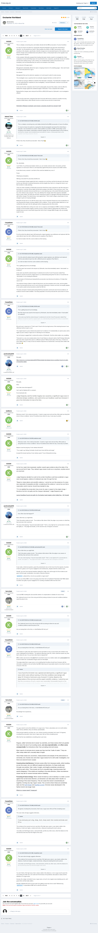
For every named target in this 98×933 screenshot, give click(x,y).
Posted (21, 41)
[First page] (3, 36)
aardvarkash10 (9, 354)
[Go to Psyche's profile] (87, 27)
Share (55, 22)
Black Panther (81, 48)
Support (56, 8)
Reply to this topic (63, 29)
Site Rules (48, 8)
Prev (6, 35)
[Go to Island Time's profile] (8, 125)
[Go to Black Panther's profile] (75, 48)
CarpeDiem (9, 222)
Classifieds (33, 8)
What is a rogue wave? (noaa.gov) (26, 790)
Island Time (9, 116)
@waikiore (19, 576)
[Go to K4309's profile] (8, 50)
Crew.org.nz (6, 3)
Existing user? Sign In (82, 3)
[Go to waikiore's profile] (8, 420)
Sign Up (93, 3)
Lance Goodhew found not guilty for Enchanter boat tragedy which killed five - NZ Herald (42, 495)
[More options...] (68, 42)
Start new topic (48, 29)
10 (23, 35)
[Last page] (31, 36)
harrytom (11, 21)
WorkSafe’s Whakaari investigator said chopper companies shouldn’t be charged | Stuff (38, 105)
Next (27, 35)
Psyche (92, 26)
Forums (4, 8)
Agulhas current (39, 785)
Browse (18, 8)
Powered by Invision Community (49, 930)
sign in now (36, 903)
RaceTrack (25, 8)
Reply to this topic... (16, 911)
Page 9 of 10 (37, 35)
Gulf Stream (28, 785)
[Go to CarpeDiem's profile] (8, 231)
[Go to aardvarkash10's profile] (8, 363)
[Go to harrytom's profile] (4, 22)
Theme (49, 927)
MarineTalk (21, 23)
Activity (10, 8)
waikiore (9, 411)
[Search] (95, 8)
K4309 (8, 41)
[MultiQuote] (17, 110)
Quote (21, 110)
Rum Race (41, 8)
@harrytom (19, 885)
